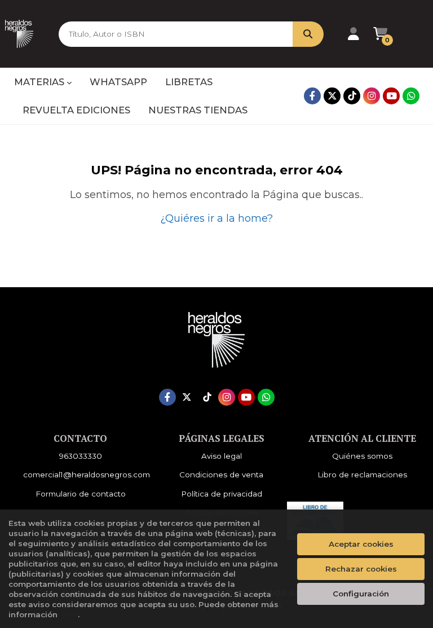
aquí (69, 614)
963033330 (80, 455)
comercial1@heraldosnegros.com (86, 474)
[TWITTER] (332, 95)
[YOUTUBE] (391, 95)
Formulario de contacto (81, 493)
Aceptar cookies (361, 543)
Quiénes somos (362, 455)
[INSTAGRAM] (371, 95)
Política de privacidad (221, 493)
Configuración (361, 593)
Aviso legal (221, 455)
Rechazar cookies (361, 568)
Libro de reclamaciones (362, 474)
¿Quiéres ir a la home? (216, 218)
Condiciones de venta (221, 474)
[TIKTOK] (351, 95)
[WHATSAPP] (411, 95)
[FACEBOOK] (312, 95)
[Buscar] (308, 34)
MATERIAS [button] (40, 81)
